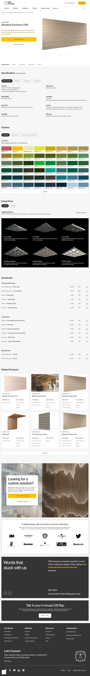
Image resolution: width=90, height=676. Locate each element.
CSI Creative (7, 631)
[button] (22, 496)
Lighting (5, 205)
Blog (47, 641)
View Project (52, 570)
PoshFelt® (17, 81)
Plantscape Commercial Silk (11, 638)
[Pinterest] (23, 670)
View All (45, 191)
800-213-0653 (70, 3)
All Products (4, 12)
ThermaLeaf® (37, 81)
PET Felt (27, 634)
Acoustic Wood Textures (31, 638)
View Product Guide (19, 44)
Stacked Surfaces (18, 12)
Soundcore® (27, 81)
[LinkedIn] (19, 670)
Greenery (13, 205)
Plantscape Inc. (8, 634)
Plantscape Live (8, 641)
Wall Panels (10, 12)
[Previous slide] (59, 55)
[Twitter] (10, 670)
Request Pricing (19, 39)
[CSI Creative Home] (9, 3)
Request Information (81, 212)
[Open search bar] (84, 8)
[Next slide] (70, 55)
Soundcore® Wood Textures (29, 135)
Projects (48, 638)
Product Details (7, 81)
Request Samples (50, 634)
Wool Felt (27, 631)
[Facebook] (14, 670)
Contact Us (82, 3)
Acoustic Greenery (30, 641)
